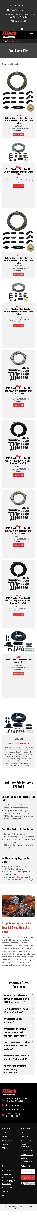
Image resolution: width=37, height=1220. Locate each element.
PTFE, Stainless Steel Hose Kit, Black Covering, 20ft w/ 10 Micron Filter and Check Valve (18, 459)
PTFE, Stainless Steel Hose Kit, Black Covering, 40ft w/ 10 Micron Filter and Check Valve (18, 599)
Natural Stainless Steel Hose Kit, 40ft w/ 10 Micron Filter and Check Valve (18, 259)
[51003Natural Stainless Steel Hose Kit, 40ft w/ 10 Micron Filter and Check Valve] (18, 231)
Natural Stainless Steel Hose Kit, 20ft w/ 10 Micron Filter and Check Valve (18, 119)
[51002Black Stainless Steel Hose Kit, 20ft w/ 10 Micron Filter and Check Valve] (18, 152)
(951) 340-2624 (19, 5)
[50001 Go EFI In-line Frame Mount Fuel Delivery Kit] (18, 642)
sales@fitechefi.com (19, 10)
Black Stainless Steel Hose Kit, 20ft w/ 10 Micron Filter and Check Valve (18, 170)
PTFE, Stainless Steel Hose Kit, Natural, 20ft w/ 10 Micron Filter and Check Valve (18, 389)
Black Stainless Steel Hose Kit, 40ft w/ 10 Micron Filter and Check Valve (18, 310)
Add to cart (18, 135)
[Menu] (32, 34)
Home (4, 41)
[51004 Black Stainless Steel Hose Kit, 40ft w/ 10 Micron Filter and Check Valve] (18, 291)
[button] (18, 130)
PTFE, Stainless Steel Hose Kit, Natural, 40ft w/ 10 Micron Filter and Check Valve (18, 529)
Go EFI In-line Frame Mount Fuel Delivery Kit (18, 659)
